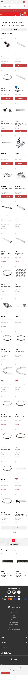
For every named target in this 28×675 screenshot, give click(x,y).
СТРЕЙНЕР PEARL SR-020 (6, 188)
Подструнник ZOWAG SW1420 (19, 254)
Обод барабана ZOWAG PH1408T (20, 385)
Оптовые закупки (14, 624)
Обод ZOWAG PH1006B (19, 351)
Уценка (14, 631)
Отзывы (14, 617)
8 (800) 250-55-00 (14, 663)
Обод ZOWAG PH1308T (19, 449)
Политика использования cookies (18, 670)
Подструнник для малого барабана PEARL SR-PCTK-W (21, 515)
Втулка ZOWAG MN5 (5, 58)
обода (8, 25)
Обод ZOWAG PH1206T (5, 351)
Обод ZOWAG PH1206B (5, 449)
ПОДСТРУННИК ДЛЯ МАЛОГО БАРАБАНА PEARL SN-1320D (20, 124)
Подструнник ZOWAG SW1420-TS (19, 482)
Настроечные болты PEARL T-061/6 (6, 319)
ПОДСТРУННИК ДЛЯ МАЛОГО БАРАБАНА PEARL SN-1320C (6, 156)
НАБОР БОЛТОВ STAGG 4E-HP (20, 319)
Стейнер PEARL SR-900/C (20, 188)
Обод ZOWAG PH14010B (6, 416)
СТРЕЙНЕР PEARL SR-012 (20, 155)
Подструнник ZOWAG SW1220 (5, 254)
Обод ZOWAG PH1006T (5, 286)
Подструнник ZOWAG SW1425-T (19, 91)
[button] (2, 25)
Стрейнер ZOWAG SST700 (6, 123)
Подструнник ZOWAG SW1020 (19, 222)
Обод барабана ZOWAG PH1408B (6, 385)
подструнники (15, 25)
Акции (14, 615)
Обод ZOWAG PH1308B (5, 90)
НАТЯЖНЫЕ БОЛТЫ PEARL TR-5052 (6, 222)
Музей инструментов (14, 629)
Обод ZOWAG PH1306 (5, 481)
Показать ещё (14, 527)
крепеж (3, 25)
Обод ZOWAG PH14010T (19, 416)
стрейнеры (23, 25)
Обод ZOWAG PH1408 (5, 514)
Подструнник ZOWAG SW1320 (19, 59)
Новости (14, 612)
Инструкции (14, 622)
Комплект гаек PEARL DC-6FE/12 (20, 287)
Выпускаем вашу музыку (14, 627)
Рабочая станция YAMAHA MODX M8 (6, 576)
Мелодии (14, 620)
